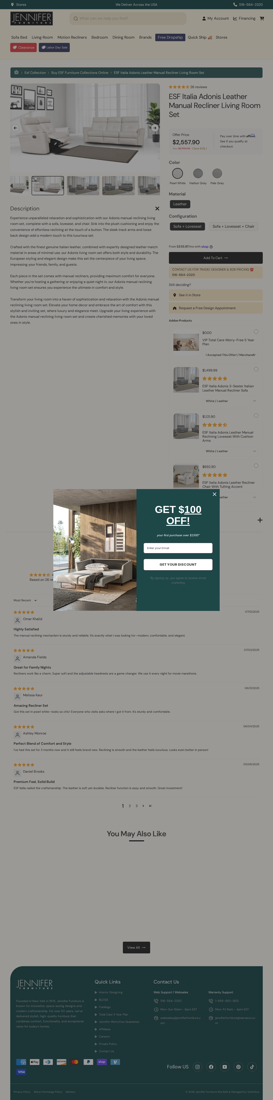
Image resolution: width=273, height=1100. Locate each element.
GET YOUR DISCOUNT (178, 564)
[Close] (214, 494)
